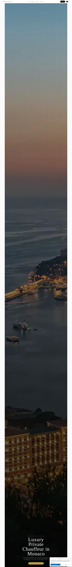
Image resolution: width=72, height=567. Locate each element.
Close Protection (41, 1)
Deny (65, 564)
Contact (62, 1)
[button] (70, 558)
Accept (55, 564)
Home (29, 1)
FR (68, 1)
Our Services (32, 1)
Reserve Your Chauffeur (36, 563)
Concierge (37, 1)
